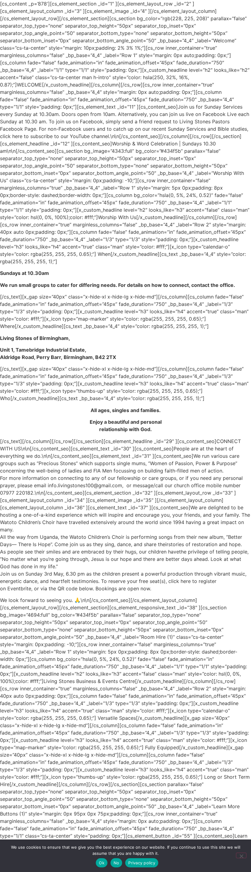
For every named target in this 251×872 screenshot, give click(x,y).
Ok (101, 862)
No (116, 862)
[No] (241, 855)
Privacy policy (141, 862)
